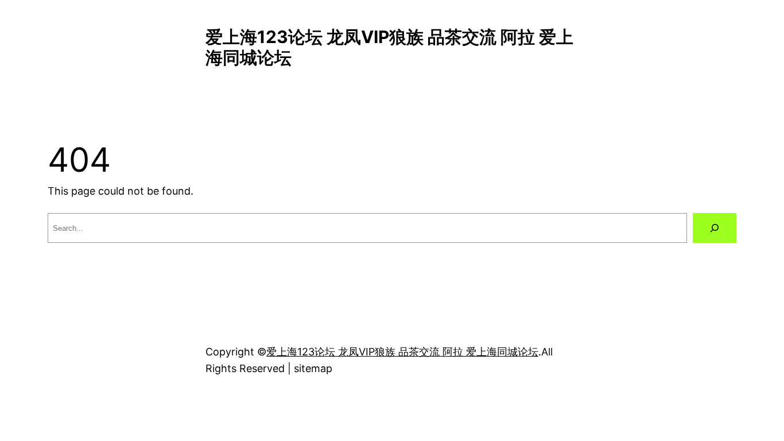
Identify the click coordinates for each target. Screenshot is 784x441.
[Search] (714, 228)
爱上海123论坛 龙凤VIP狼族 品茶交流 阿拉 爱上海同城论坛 (402, 352)
